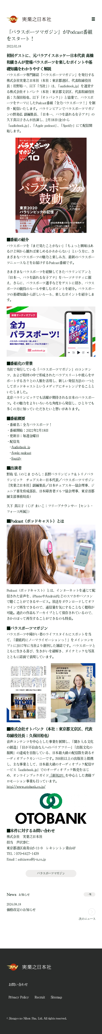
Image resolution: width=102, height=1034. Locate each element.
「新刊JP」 (57, 775)
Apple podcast (21, 452)
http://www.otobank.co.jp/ (26, 786)
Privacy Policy (19, 997)
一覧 (90, 894)
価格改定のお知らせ (21, 909)
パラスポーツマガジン (51, 873)
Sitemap (56, 997)
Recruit (40, 997)
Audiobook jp (20, 447)
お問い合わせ (18, 984)
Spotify (16, 458)
